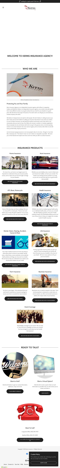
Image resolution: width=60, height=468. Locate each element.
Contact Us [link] (11, 464)
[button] (6, 7)
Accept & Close (43, 462)
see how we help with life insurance (45, 261)
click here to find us (15, 391)
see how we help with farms (15, 298)
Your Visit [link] (17, 464)
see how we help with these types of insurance (15, 265)
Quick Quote (45, 393)
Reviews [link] (26, 464)
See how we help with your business (45, 300)
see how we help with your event (30, 335)
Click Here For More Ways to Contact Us (30, 440)
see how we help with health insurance (45, 224)
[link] (30, 7)
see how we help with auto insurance (45, 183)
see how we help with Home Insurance (15, 182)
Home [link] (5, 464)
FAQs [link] (21, 464)
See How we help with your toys (15, 219)
